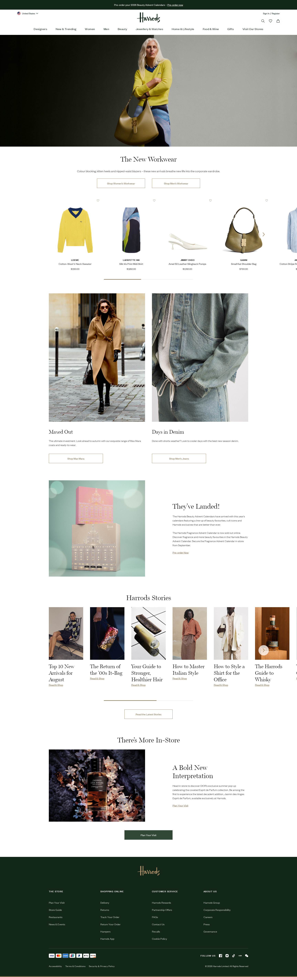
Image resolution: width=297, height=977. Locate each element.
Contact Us (158, 924)
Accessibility (55, 966)
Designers (40, 29)
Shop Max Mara (75, 458)
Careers (208, 917)
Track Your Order (109, 917)
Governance (210, 931)
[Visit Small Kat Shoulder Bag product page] (243, 200)
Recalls (156, 931)
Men (106, 29)
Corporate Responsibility (217, 910)
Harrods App (107, 938)
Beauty (122, 29)
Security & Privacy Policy (102, 966)
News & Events (57, 924)
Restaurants (55, 917)
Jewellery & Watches (149, 29)
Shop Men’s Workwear (176, 183)
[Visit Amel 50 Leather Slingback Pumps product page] (187, 200)
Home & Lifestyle (183, 29)
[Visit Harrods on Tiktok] (233, 955)
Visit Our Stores (253, 29)
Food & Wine (211, 29)
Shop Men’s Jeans (179, 458)
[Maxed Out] (97, 357)
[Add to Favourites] (98, 200)
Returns (104, 910)
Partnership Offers (162, 910)
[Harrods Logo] (148, 870)
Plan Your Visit (148, 835)
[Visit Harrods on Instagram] (227, 955)
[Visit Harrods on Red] (240, 955)
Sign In (266, 13)
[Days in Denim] (200, 357)
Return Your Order (110, 924)
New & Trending (66, 29)
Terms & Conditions (75, 966)
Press (207, 924)
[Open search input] (263, 21)
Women (90, 29)
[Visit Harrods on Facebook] (220, 955)
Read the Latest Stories (148, 714)
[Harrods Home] (148, 17)
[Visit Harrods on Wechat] (246, 955)
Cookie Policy (159, 938)
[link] (148, 91)
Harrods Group (212, 902)
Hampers (105, 931)
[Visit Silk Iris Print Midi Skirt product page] (131, 200)
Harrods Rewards (161, 902)
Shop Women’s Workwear (121, 183)
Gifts (230, 29)
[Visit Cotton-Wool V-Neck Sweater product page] (75, 200)
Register (276, 13)
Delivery (104, 902)
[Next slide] (263, 234)
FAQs (155, 917)
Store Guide (55, 910)
